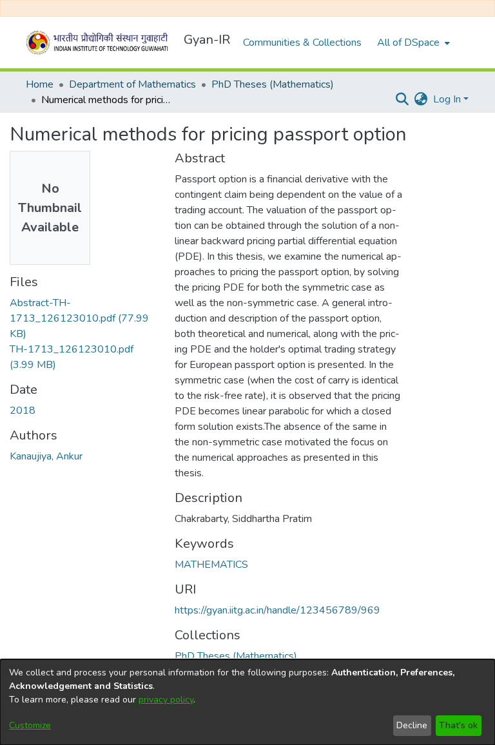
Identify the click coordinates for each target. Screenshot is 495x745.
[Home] (99, 42)
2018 (22, 410)
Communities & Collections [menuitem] (302, 42)
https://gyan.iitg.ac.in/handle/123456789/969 (277, 610)
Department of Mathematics (132, 84)
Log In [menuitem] (447, 99)
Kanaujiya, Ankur (46, 456)
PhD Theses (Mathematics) (272, 84)
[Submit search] (402, 99)
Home (39, 84)
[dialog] (247, 702)
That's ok (458, 725)
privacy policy (166, 699)
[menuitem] (412, 42)
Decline (411, 725)
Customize (30, 725)
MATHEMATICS (211, 564)
